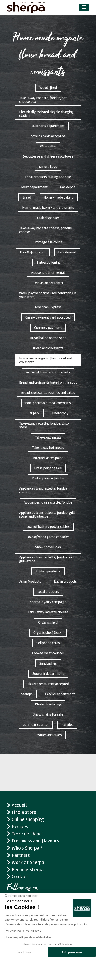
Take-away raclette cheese (48, 612)
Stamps (27, 694)
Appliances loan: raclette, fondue (48, 502)
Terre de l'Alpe (27, 834)
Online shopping (28, 819)
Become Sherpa (28, 870)
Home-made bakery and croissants (48, 207)
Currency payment (48, 327)
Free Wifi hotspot (33, 252)
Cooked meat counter (48, 653)
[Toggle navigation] (84, 7)
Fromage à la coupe (48, 242)
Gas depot (67, 187)
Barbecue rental (48, 262)
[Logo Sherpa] (25, 7)
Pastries (67, 724)
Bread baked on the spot (48, 338)
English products (48, 571)
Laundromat (67, 252)
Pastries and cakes (48, 735)
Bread (26, 197)
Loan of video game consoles (48, 537)
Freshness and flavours (35, 841)
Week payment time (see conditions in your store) (47, 295)
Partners (21, 855)
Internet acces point (48, 457)
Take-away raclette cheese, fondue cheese (45, 230)
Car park (34, 413)
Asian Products (30, 581)
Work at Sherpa (28, 862)
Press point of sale (48, 468)
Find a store (24, 812)
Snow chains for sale (48, 714)
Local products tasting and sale (48, 177)
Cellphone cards (48, 643)
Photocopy (60, 413)
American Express (48, 307)
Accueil (19, 805)
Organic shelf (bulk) (48, 632)
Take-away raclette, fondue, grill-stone (44, 425)
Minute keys (48, 166)
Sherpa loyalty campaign (48, 602)
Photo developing (48, 704)
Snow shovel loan (48, 547)
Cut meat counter (36, 724)
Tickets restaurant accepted (48, 683)
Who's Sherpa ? (27, 848)
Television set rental (48, 283)
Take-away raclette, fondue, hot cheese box (43, 100)
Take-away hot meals (48, 447)
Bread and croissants (48, 348)
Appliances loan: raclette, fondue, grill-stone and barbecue (48, 514)
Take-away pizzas (48, 437)
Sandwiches (48, 663)
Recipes (20, 827)
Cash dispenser (48, 218)
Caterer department (60, 694)
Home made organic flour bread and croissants (45, 360)
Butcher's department (48, 125)
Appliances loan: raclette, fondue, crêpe (43, 490)
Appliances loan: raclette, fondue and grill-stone (46, 559)
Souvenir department (48, 673)
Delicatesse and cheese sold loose (48, 156)
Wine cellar (48, 146)
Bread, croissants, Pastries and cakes (48, 392)
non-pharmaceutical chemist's (48, 403)
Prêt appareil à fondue (48, 478)
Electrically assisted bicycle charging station (46, 114)
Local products (48, 591)
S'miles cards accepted (48, 136)
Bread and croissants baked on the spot (48, 382)
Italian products (65, 581)
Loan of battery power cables (48, 526)
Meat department (34, 187)
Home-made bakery (59, 197)
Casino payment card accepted (48, 317)
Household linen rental (48, 272)
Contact (20, 877)
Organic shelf (48, 622)
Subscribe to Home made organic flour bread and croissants (5, 756)
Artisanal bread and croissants (48, 372)
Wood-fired (48, 87)
